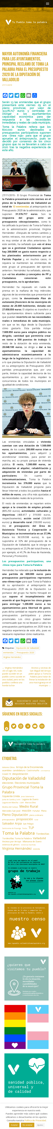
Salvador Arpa (12, 823)
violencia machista (28, 845)
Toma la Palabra (18, 833)
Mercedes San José (11, 810)
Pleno (44, 810)
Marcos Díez (30, 802)
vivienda (36, 849)
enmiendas (8, 652)
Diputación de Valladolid (27, 648)
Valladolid (39, 838)
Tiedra (24, 828)
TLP (31, 828)
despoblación (20, 773)
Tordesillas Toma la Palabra (17, 838)
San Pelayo (28, 823)
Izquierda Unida (11, 796)
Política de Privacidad (35, 1120)
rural (36, 819)
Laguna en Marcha (10, 802)
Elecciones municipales (27, 782)
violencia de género (11, 844)
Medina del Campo (10, 807)
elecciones (7, 782)
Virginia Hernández (12, 657)
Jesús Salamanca (27, 796)
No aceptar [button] (28, 1125)
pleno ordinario (36, 815)
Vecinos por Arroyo (11, 841)
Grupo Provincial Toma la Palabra (22, 789)
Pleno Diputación (15, 814)
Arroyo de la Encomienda (29, 767)
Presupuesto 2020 (25, 652)
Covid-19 (6, 773)
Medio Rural (28, 806)
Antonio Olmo (8, 767)
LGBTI (22, 803)
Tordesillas (42, 833)
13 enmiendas (21, 206)
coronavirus (45, 771)
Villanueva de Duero (32, 841)
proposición (24, 819)
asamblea (6, 770)
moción (26, 810)
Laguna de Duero (30, 799)
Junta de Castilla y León (11, 799)
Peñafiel (36, 811)
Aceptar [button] (14, 1125)
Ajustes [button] (40, 1125)
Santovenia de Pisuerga (11, 828)
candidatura (19, 770)
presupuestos (8, 819)
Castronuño (33, 770)
